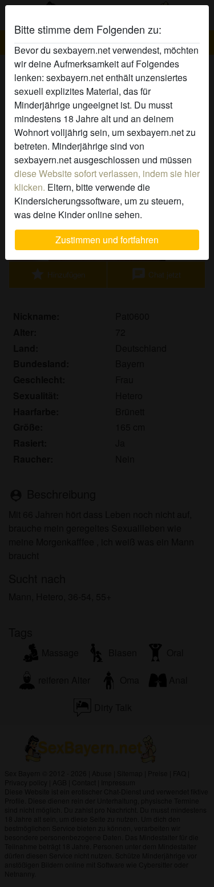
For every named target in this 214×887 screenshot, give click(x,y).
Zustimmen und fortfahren (107, 239)
